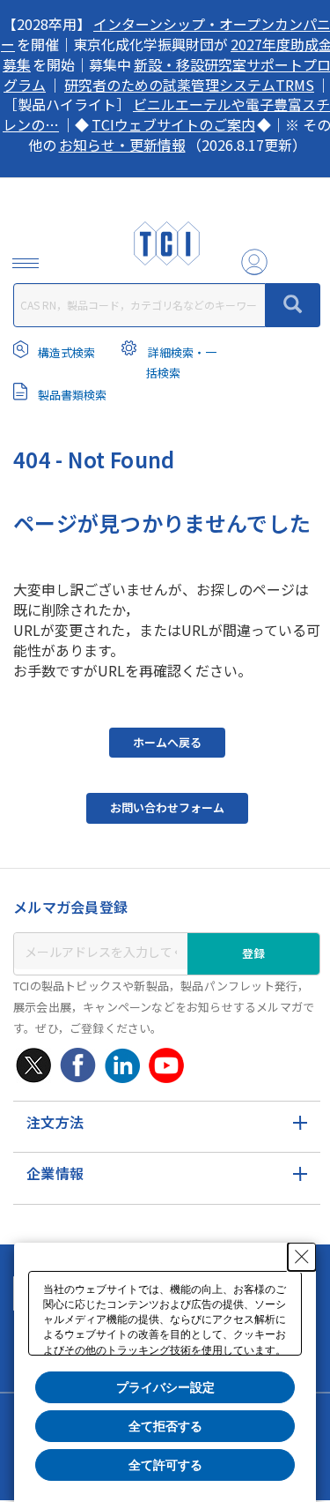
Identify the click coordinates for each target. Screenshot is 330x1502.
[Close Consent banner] (302, 1257)
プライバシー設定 (165, 1387)
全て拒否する (165, 1426)
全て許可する (165, 1465)
